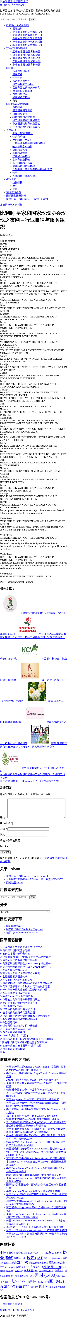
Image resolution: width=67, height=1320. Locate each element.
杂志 (8, 1267)
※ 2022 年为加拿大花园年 (14, 1035)
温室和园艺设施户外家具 (26, 87)
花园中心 (35, 1281)
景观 (54, 1262)
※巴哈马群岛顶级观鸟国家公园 (17, 1012)
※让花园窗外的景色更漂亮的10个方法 (21, 947)
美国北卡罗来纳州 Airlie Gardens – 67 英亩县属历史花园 (36, 1230)
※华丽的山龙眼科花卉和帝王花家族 (20, 999)
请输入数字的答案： (11, 840)
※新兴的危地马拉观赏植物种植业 (18, 1019)
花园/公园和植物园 (16, 48)
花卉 (4, 1282)
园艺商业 (11, 68)
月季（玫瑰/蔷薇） (22, 133)
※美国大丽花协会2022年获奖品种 (18, 960)
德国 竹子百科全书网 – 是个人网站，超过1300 (31, 1115)
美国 (45, 1275)
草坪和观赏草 (19, 153)
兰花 (39, 1252)
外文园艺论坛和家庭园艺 (26, 127)
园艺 (35, 1258)
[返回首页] (14, 1)
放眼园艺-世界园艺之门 (13, 4)
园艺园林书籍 (13, 926)
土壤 (14, 185)
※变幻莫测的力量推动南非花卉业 (18, 1002)
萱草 (34, 1287)
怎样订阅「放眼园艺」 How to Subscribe (28, 199)
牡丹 (43, 1270)
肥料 (14, 189)
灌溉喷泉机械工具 (22, 91)
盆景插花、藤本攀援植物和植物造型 (32, 169)
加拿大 (53, 1252)
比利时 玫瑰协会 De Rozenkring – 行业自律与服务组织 (29, 781)
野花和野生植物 (21, 156)
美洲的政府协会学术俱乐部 (27, 38)
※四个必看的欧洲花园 (12, 1032)
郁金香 (56, 1287)
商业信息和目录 (21, 71)
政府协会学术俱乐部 (17, 25)
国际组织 (17, 28)
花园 (18, 1281)
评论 (3, 817)
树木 (25, 1267)
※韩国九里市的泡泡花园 (13, 970)
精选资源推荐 (13, 192)
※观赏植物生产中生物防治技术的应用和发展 (25, 1016)
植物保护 (17, 182)
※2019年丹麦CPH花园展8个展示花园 (20, 1045)
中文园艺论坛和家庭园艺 (26, 123)
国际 (47, 1258)
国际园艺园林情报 (16, 195)
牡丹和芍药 (18, 136)
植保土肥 (11, 179)
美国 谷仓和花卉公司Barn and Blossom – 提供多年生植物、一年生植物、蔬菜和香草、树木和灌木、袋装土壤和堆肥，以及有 (36, 1151)
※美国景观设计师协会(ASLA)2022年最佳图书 (25, 966)
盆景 (10, 1276)
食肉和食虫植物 (21, 159)
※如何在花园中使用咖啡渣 (15, 953)
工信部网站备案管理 (11, 1304)
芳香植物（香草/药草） (25, 176)
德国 (20, 1262)
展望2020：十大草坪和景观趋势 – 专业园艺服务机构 (35, 1227)
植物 (36, 1267)
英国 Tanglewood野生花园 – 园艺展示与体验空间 (32, 1099)
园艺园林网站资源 (22, 110)
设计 (45, 1286)
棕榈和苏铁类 (19, 149)
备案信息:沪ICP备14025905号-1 (17, 1310)
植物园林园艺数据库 (23, 117)
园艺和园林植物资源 (17, 104)
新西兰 (34, 1263)
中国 (7, 1253)
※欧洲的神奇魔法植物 (12, 1049)
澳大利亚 (31, 1270)
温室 (19, 1270)
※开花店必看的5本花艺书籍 (15, 1029)
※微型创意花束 (8, 1022)
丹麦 (19, 1253)
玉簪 (50, 1271)
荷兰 (23, 1286)
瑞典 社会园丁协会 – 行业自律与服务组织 (29, 1089)
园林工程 (17, 74)
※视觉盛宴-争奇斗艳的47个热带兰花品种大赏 (25, 957)
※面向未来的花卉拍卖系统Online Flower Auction (26, 1038)
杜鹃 (16, 1267)
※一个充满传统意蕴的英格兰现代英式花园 (23, 989)
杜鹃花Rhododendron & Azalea (22, 932)
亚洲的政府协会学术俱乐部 (27, 32)
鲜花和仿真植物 (21, 97)
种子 (20, 1275)
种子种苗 (17, 77)
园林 (20, 1257)
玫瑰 (59, 1270)
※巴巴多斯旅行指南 (11, 1006)
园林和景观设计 (21, 94)
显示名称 (6, 823)
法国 (10, 1271)
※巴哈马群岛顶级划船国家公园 (17, 1009)
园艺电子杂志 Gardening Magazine (24, 929)
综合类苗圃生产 (21, 81)
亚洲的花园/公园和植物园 (26, 51)
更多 (2, 1052)
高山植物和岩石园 (22, 163)
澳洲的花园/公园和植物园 (26, 58)
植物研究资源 (19, 113)
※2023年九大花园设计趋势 (15, 993)
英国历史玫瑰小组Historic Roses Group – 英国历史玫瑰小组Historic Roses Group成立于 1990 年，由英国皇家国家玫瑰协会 (36, 1161)
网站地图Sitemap (15, 882)
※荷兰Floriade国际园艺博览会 (16, 996)
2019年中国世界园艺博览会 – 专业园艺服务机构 (32, 1079)
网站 (2, 834)
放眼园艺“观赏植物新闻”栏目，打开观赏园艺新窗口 (34, 879)
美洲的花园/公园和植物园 (26, 61)
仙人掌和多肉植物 (22, 146)
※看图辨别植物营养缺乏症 (15, 950)
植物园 (52, 1267)
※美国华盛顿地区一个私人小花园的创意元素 (25, 986)
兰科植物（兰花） (22, 140)
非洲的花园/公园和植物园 (26, 64)
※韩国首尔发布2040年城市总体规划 (20, 973)
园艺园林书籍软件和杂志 (26, 120)
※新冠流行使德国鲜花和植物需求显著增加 (23, 1042)
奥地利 (8, 1263)
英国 (7, 1286)
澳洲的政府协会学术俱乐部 (27, 41)
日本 (43, 1262)
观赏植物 (11, 130)
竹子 (14, 172)
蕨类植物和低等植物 (23, 166)
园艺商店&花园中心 (23, 84)
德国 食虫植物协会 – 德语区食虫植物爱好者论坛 (32, 1119)
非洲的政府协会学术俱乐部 (27, 45)
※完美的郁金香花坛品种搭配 (16, 979)
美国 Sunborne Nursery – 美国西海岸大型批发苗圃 (33, 1191)
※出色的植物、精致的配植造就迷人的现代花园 (26, 983)
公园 (27, 1253)
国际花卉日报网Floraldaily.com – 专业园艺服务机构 (33, 1174)
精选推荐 (17, 107)
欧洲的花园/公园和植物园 (26, 54)
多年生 (56, 1258)
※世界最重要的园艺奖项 (13, 976)
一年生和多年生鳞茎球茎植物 (28, 143)
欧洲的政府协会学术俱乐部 (27, 35)
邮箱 (3, 829)
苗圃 (54, 1281)
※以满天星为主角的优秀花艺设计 (18, 1025)
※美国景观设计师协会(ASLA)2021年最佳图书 (25, 963)
